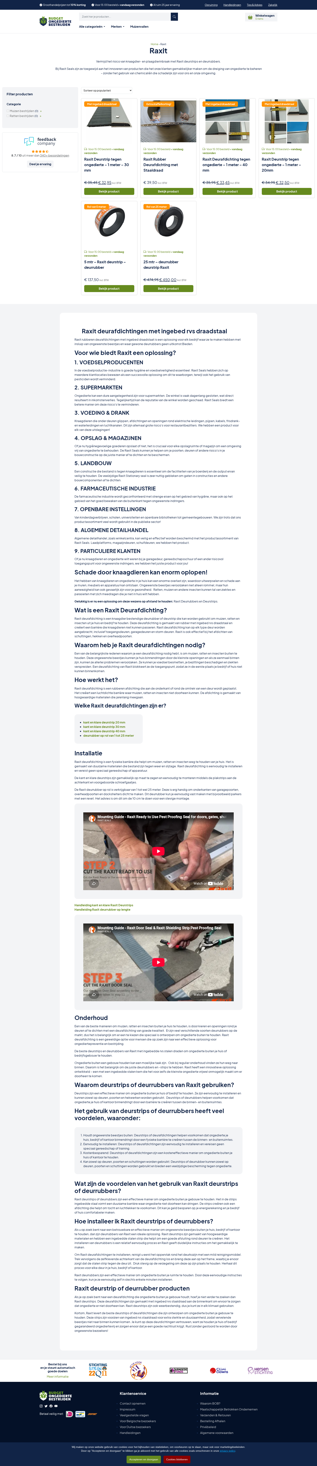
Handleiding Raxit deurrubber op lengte (102, 909)
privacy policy (227, 1450)
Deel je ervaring (40, 164)
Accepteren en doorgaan (143, 1459)
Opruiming (211, 4)
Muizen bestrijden (22, 111)
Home (154, 44)
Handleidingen (232, 4)
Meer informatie (58, 1376)
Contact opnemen (132, 1403)
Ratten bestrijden (22, 116)
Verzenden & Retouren (215, 1415)
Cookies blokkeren (177, 1459)
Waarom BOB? (210, 1403)
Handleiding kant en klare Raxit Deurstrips (103, 905)
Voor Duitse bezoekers (135, 1427)
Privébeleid (208, 1427)
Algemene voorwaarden (216, 1433)
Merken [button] (116, 26)
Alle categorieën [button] (91, 26)
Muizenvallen (139, 26)
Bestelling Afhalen (212, 1421)
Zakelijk (272, 4)
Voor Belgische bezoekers (138, 1421)
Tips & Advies (254, 4)
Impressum (127, 1409)
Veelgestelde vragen (134, 1415)
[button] (128, 17)
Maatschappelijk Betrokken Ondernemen (229, 1409)
